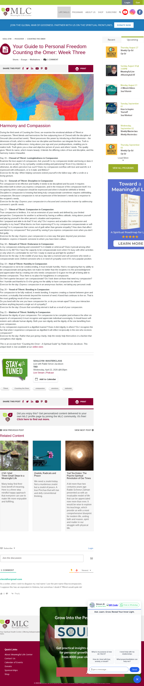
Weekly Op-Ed (127, 51)
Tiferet (5, 388)
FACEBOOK (23, 68)
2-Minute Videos (128, 88)
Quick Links (11, 649)
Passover (19, 39)
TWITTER (27, 68)
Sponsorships (11, 670)
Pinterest (41, 68)
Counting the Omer (36, 39)
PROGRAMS (77, 12)
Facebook (140, 12)
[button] (137, 679)
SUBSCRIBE (111, 12)
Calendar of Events (14, 662)
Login (127, 2)
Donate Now (124, 25)
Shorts (15, 60)
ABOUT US (90, 12)
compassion (40, 388)
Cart (138, 2)
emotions (54, 388)
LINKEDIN (31, 68)
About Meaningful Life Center (19, 654)
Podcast (50, 372)
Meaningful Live (127, 72)
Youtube (125, 12)
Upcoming (132, 40)
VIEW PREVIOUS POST (13, 430)
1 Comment (52, 60)
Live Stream (38, 372)
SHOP (100, 12)
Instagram (132, 12)
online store (37, 347)
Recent (111, 40)
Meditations (35, 60)
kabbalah (68, 388)
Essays (24, 60)
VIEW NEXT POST (83, 430)
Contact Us (10, 658)
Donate (8, 666)
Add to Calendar (48, 379)
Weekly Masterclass (129, 131)
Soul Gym (7, 39)
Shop (7, 674)
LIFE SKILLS (64, 12)
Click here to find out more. (33, 419)
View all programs (123, 168)
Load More (123, 158)
